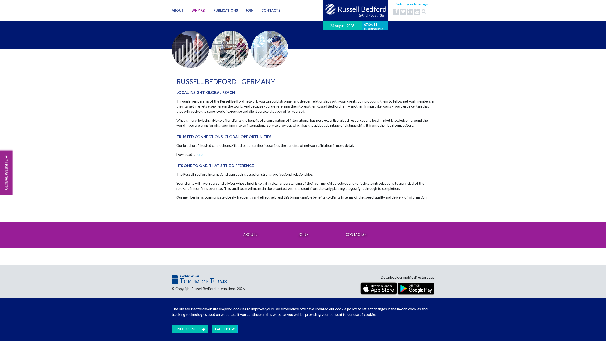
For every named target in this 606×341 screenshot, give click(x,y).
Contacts (270, 10)
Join (250, 10)
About (178, 10)
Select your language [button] (412, 4)
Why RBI (199, 10)
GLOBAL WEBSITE (6, 174)
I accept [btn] (223, 329)
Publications (226, 10)
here (199, 155)
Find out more (188, 329)
